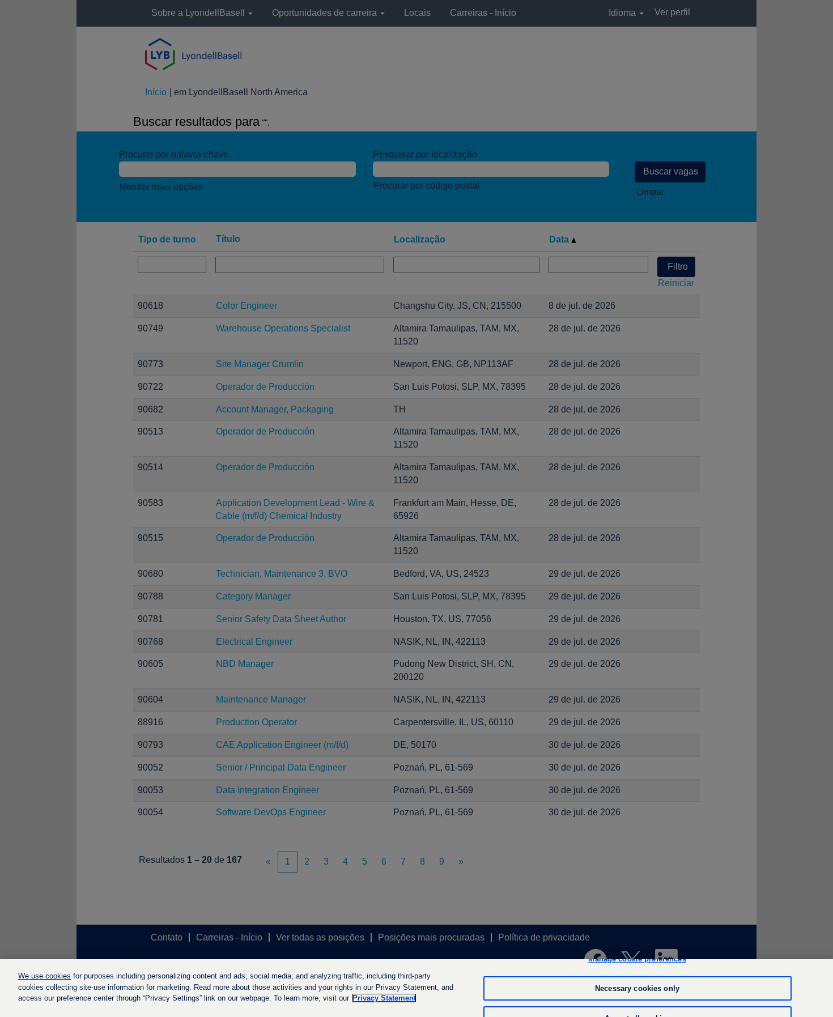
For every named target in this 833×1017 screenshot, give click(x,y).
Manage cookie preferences (637, 959)
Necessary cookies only (637, 988)
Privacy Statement (384, 998)
